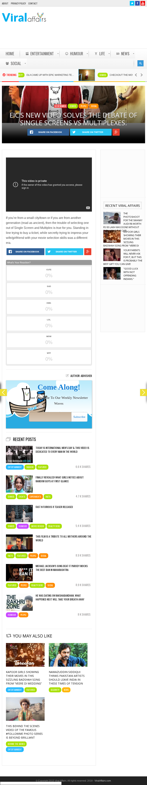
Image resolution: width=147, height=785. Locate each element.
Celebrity (55, 689)
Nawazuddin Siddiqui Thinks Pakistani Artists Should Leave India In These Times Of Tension (67, 677)
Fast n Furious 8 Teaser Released (54, 507)
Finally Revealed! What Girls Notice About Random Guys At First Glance (60, 479)
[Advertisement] (75, 38)
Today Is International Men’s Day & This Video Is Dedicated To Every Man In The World (62, 450)
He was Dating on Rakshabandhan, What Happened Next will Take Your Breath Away (60, 597)
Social (94, 106)
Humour (23, 526)
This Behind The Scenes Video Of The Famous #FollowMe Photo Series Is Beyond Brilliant (24, 731)
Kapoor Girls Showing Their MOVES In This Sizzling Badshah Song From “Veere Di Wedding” (24, 677)
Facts (48, 496)
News (66, 689)
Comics (90, 75)
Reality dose (54, 526)
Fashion (29, 467)
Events (22, 496)
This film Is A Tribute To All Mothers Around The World (63, 538)
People (84, 106)
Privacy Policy (18, 3)
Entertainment (15, 467)
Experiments (35, 496)
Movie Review (37, 526)
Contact (33, 3)
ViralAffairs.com (103, 780)
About (5, 3)
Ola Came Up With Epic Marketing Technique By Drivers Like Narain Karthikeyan (40, 75)
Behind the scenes (16, 743)
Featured (42, 467)
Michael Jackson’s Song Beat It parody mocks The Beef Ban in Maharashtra (62, 568)
